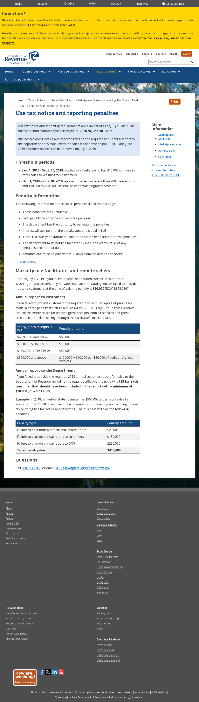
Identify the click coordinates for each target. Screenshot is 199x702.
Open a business (34, 71)
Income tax (102, 592)
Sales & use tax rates (107, 557)
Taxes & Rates (37, 100)
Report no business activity (19, 623)
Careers (147, 54)
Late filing (11, 628)
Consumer (164, 157)
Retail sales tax (104, 572)
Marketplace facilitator (166, 137)
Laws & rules (114, 54)
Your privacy (125, 692)
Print (174, 101)
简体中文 (69, 3)
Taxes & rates (106, 71)
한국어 (93, 3)
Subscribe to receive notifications (52, 692)
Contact (161, 54)
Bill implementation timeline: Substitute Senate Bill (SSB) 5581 (165, 170)
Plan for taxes (103, 518)
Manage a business (71, 71)
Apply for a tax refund (17, 638)
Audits (100, 628)
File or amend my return (18, 618)
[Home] (17, 57)
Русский (116, 3)
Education (169, 71)
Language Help (175, 3)
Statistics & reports (15, 538)
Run (99, 530)
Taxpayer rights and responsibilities (94, 692)
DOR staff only (160, 692)
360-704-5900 (31, 468)
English (19, 3)
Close (99, 540)
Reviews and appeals (17, 633)
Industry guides (105, 613)
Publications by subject (108, 660)
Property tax (103, 582)
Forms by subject (105, 650)
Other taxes (103, 587)
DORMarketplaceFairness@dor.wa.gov (82, 468)
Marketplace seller (169, 144)
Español (43, 3)
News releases (13, 528)
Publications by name (108, 655)
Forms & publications (20, 79)
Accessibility (142, 692)
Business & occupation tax (110, 567)
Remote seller (167, 150)
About (173, 54)
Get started (102, 508)
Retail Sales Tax (61, 100)
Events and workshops (108, 618)
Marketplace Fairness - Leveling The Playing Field (107, 100)
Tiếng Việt (141, 3)
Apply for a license (106, 513)
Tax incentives (104, 562)
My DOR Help (13, 543)
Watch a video (104, 623)
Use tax (100, 577)
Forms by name (105, 645)
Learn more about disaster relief (51, 25)
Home (9, 71)
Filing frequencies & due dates (21, 613)
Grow (99, 535)
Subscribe (132, 54)
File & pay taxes (139, 71)
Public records (13, 533)
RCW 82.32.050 (26, 262)
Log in (186, 54)
